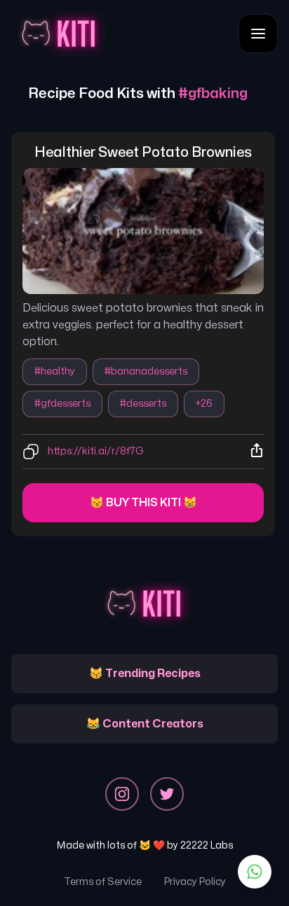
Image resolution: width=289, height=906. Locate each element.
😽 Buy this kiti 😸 (143, 502)
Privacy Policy (195, 881)
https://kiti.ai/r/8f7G (96, 451)
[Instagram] (122, 794)
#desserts (143, 403)
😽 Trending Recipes (145, 673)
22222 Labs (206, 845)
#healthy (54, 371)
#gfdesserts (62, 403)
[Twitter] (167, 794)
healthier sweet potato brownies (143, 152)
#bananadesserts (146, 371)
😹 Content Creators (144, 724)
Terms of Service (103, 881)
